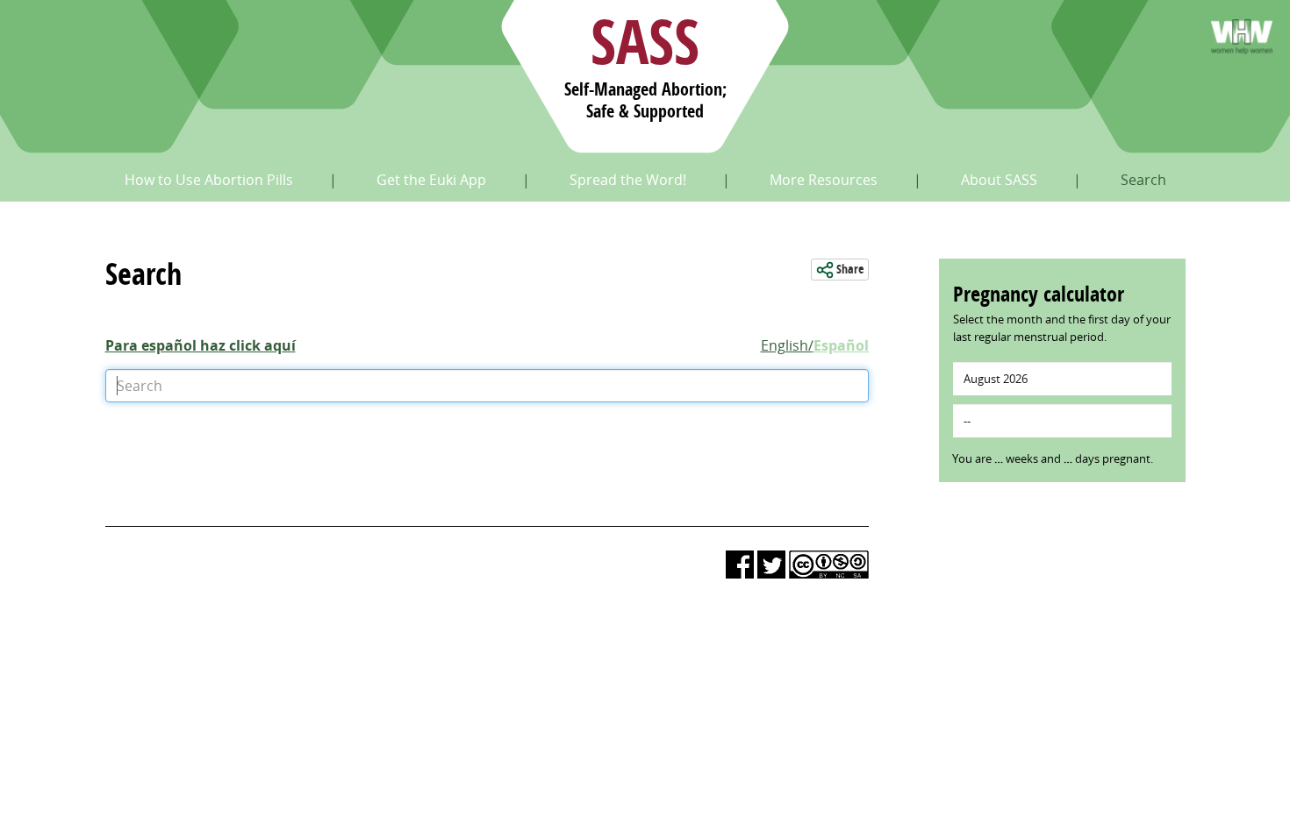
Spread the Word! (628, 179)
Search (1143, 179)
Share (849, 269)
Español (841, 345)
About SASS (999, 179)
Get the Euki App (431, 179)
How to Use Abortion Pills (209, 179)
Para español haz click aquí (200, 345)
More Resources (824, 179)
